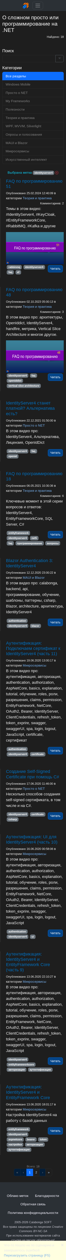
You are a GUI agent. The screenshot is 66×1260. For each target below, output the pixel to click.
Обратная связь (33, 1204)
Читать (55, 268)
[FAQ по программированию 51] (35, 248)
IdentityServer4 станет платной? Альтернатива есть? (30, 408)
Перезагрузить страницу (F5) (27, 1255)
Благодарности (47, 1196)
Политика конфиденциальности (33, 1213)
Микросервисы (34, 665)
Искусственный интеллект (26, 159)
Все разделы (16, 76)
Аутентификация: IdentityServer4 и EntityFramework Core (28, 1092)
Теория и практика (37, 198)
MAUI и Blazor (34, 577)
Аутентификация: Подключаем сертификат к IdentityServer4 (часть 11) (33, 648)
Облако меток (17, 1196)
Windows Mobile (18, 84)
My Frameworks (18, 101)
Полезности (15, 109)
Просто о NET (34, 425)
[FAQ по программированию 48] (35, 356)
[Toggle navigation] (37, 5)
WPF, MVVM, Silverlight (23, 126)
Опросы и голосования (24, 134)
